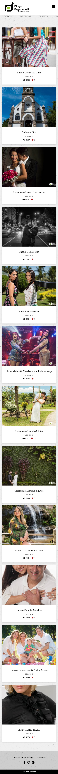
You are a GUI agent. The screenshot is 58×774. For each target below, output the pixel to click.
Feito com (29, 772)
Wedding (25, 16)
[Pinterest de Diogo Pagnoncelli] (33, 762)
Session (43, 16)
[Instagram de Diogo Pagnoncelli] (28, 762)
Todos (7, 16)
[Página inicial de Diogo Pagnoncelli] (17, 7)
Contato (40, 757)
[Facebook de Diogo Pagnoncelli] (24, 762)
